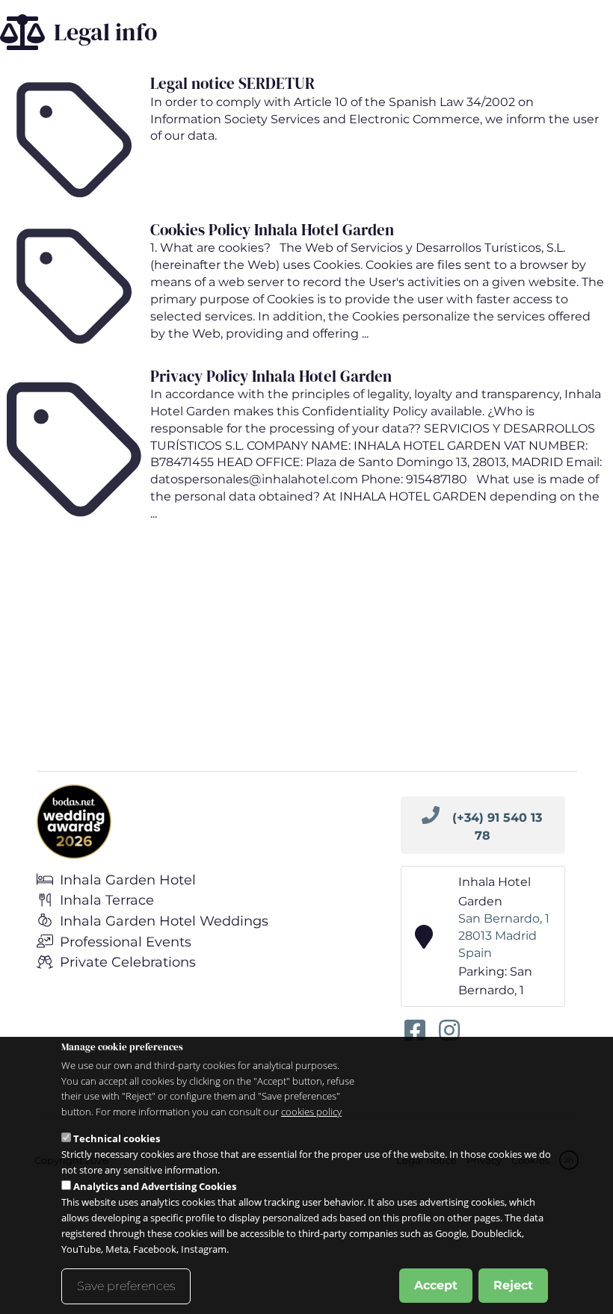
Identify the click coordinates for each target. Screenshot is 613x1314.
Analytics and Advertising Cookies (154, 1186)
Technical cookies (116, 1138)
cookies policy (311, 1111)
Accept (436, 1285)
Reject (513, 1285)
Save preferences (126, 1286)
